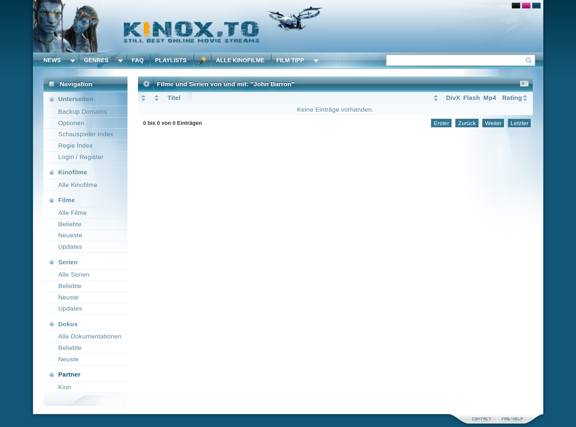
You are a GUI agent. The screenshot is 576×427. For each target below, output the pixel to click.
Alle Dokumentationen (90, 336)
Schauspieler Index (85, 134)
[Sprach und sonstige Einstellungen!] (202, 60)
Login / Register (81, 156)
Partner (69, 374)
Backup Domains (82, 111)
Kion (64, 386)
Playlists (171, 60)
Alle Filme (72, 212)
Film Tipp (290, 60)
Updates (70, 246)
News (52, 60)
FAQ (138, 60)
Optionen (71, 122)
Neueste (70, 235)
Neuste (68, 297)
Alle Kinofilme (240, 60)
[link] (288, 26)
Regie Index (75, 145)
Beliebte (70, 224)
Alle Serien (73, 274)
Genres (96, 60)
